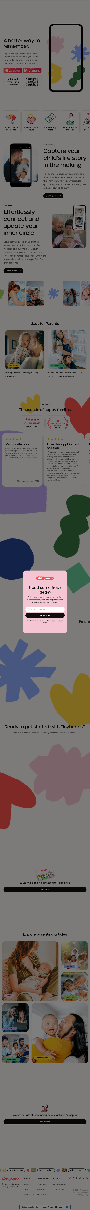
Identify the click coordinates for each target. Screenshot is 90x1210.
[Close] (63, 574)
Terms (53, 621)
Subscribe (45, 615)
